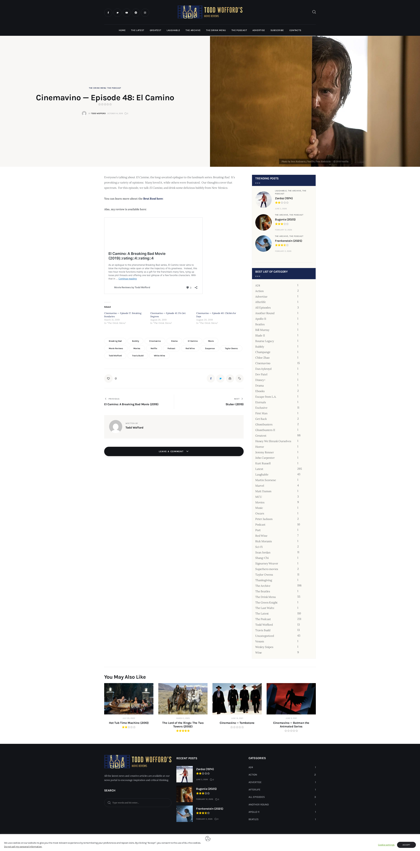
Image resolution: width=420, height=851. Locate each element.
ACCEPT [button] (406, 845)
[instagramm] (145, 13)
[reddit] (136, 13)
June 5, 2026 (281, 208)
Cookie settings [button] (386, 844)
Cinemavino (155, 341)
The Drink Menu (97, 88)
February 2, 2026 (283, 251)
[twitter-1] (117, 13)
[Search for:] (137, 802)
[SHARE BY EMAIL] (230, 378)
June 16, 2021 (237, 718)
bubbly (135, 341)
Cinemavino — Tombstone (237, 723)
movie (211, 341)
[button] (110, 378)
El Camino (193, 341)
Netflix (154, 348)
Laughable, (281, 191)
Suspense (210, 348)
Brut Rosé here (153, 198)
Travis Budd (138, 355)
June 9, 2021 (291, 718)
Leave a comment (171, 451)
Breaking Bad (115, 341)
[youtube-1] (127, 13)
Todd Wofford (115, 355)
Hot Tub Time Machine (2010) (129, 723)
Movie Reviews (116, 348)
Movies (136, 348)
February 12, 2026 (283, 230)
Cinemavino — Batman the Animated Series (291, 724)
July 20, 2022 (129, 718)
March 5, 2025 (183, 718)
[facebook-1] (108, 13)
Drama (174, 341)
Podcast (171, 348)
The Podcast (114, 88)
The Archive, (295, 191)
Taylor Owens (231, 348)
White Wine (159, 355)
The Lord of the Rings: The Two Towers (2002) (182, 724)
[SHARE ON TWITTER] (220, 378)
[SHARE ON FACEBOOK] (211, 378)
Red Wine (190, 348)
